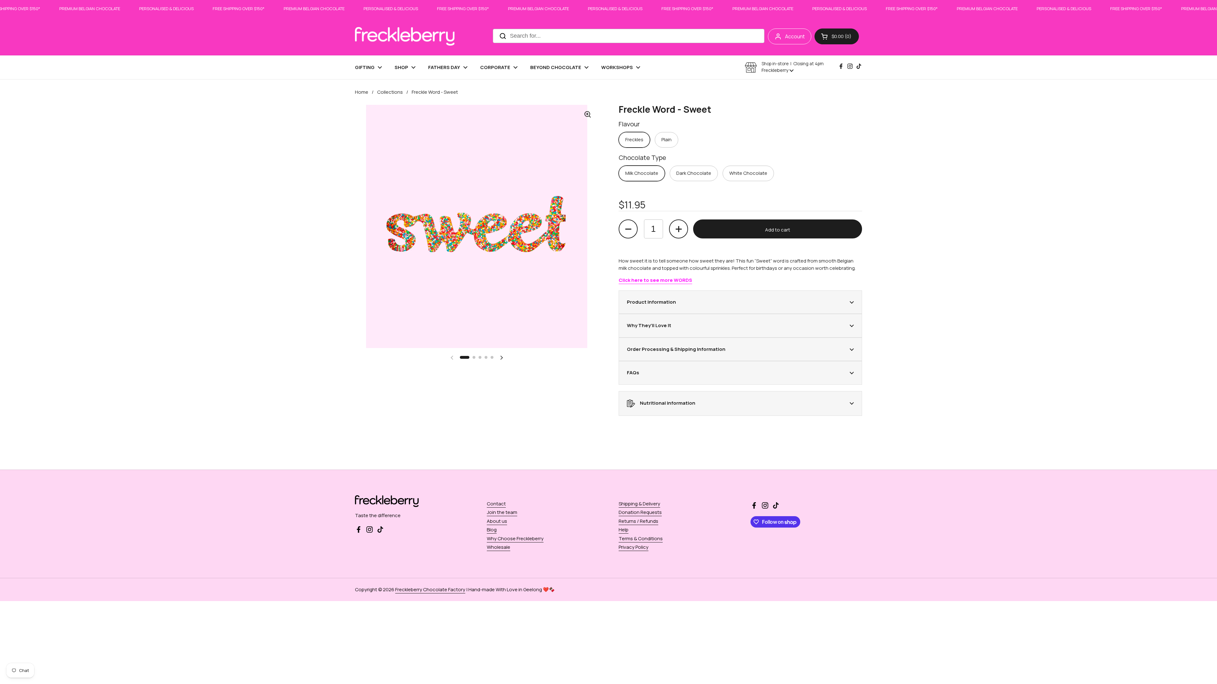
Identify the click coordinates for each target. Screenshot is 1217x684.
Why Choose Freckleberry (515, 538)
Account (795, 36)
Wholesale (498, 547)
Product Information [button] (651, 302)
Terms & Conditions (641, 538)
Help (623, 529)
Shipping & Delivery (639, 503)
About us (497, 521)
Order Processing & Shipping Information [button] (676, 349)
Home (361, 92)
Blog (492, 529)
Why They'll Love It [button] (649, 325)
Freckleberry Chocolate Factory (430, 589)
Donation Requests (640, 512)
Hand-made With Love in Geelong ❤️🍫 (511, 589)
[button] (837, 36)
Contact (496, 503)
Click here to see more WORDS (655, 280)
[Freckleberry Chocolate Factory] (404, 36)
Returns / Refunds (638, 521)
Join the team (502, 512)
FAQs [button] (633, 372)
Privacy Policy (633, 547)
